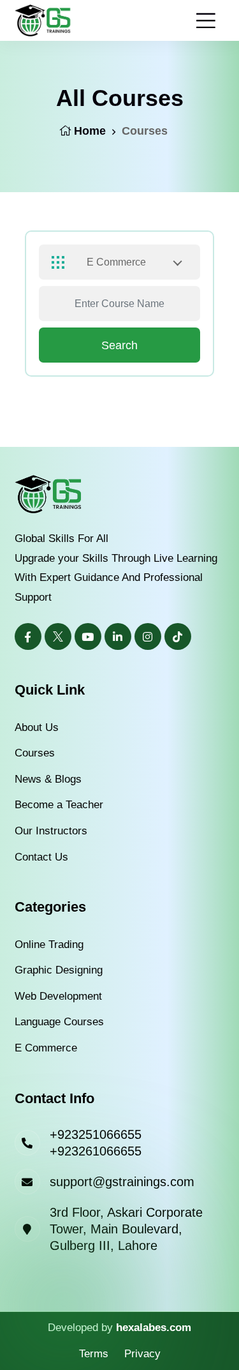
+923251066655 (95, 1134)
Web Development (58, 996)
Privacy (142, 1354)
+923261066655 (95, 1151)
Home (90, 130)
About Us (37, 727)
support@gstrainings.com (122, 1182)
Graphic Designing (59, 970)
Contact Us (41, 857)
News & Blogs (48, 779)
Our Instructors (51, 831)
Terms (93, 1354)
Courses (35, 753)
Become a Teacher (59, 805)
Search (119, 345)
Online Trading (49, 944)
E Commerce (46, 1048)
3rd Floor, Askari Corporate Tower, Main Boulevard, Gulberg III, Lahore (126, 1229)
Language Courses (59, 1022)
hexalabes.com (153, 1327)
